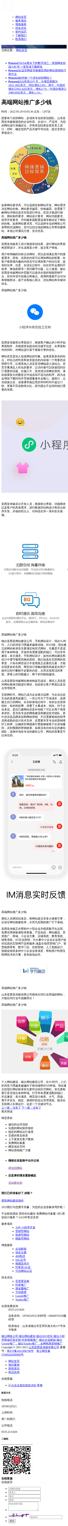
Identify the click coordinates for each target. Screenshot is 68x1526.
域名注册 (21, 1252)
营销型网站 (22, 1231)
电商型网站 (22, 1234)
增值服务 (21, 24)
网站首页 (21, 16)
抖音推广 (21, 1284)
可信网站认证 (23, 1270)
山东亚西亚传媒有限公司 (44, 1347)
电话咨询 (14, 1372)
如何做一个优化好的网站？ (30, 77)
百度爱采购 (22, 1281)
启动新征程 (15, 1182)
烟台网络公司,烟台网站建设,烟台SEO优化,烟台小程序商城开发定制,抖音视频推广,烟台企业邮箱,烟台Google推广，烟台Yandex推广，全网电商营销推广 (33, 1340)
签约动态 (21, 31)
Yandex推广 (22, 1299)
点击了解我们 (9, 46)
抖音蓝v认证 (23, 1267)
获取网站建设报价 (12, 1200)
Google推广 (22, 1295)
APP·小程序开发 (25, 1227)
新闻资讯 (14, 1368)
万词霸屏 (21, 1292)
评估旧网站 (15, 1168)
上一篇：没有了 (11, 1107)
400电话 (20, 1256)
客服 (39, 1385)
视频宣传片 (22, 1263)
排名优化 (21, 28)
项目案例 (14, 1364)
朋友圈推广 (22, 1288)
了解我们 (21, 35)
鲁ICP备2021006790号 (20, 1350)
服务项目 (21, 20)
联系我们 (21, 39)
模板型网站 (22, 1238)
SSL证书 (20, 1259)
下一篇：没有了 (31, 1107)
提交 (12, 1521)
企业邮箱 (21, 1248)
